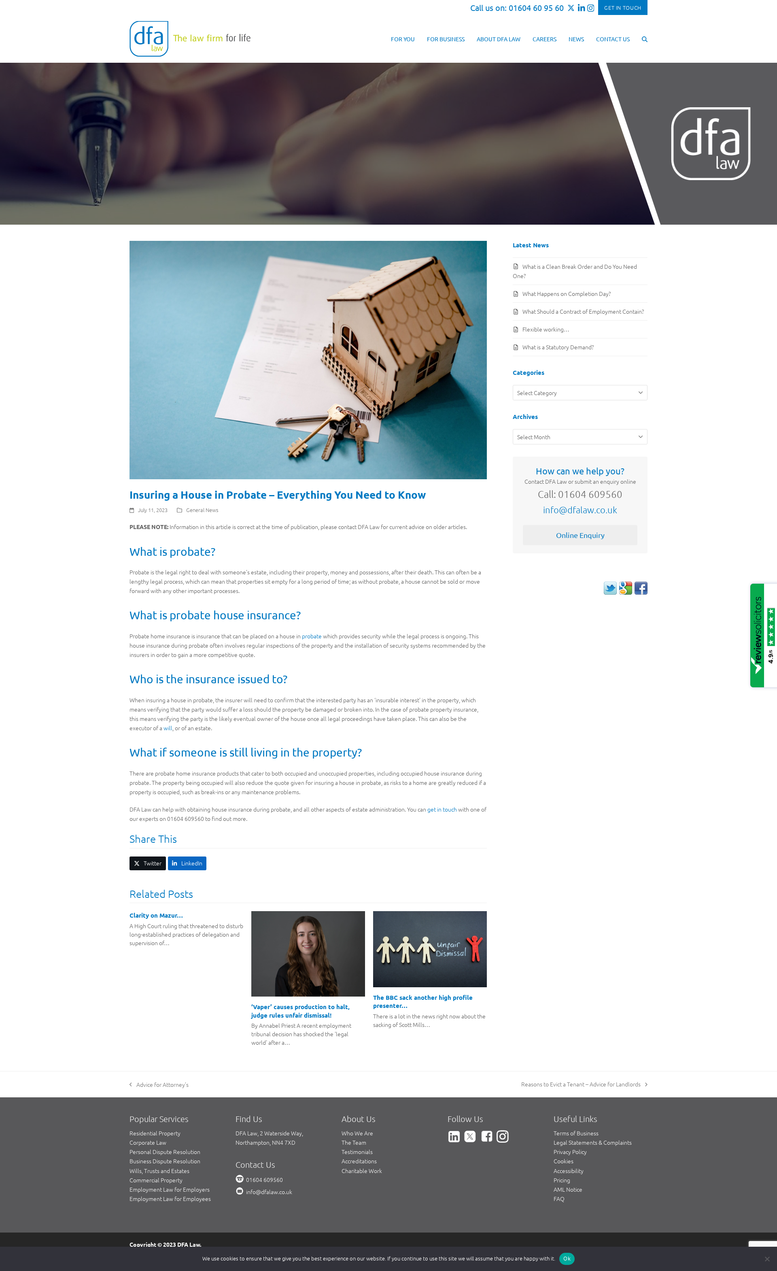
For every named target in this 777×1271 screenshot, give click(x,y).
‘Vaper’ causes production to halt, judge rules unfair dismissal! (300, 1011)
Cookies (563, 1161)
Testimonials (357, 1152)
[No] (767, 1259)
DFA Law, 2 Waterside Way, (269, 1133)
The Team (354, 1142)
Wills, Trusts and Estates (159, 1171)
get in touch (442, 809)
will (167, 728)
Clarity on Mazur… (156, 915)
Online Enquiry (580, 535)
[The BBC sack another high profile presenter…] (430, 948)
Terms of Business (576, 1133)
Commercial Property (156, 1180)
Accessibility (569, 1171)
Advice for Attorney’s (159, 1084)
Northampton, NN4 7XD (265, 1142)
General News (202, 510)
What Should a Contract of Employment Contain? (583, 311)
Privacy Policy (570, 1152)
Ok (567, 1258)
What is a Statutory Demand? (558, 347)
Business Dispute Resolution (165, 1161)
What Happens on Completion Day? (566, 293)
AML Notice (568, 1189)
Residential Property (155, 1133)
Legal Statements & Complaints (593, 1142)
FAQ (559, 1198)
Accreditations (359, 1161)
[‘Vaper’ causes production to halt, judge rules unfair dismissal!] (308, 953)
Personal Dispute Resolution (165, 1152)
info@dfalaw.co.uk (580, 509)
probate (312, 636)
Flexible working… (545, 329)
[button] (644, 38)
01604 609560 (264, 1179)
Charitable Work (362, 1171)
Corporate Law (148, 1142)
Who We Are (357, 1133)
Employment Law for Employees (170, 1198)
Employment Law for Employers (170, 1189)
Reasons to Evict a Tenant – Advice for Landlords (581, 1084)
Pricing (562, 1180)
